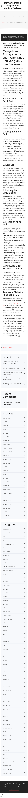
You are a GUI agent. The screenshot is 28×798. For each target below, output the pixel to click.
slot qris (5, 743)
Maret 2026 (6, 437)
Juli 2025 (5, 467)
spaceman (5, 758)
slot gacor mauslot (8, 347)
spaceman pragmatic (8, 761)
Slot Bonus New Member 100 (11, 713)
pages (4, 638)
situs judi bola (6, 686)
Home (3, 22)
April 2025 (5, 478)
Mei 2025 (5, 474)
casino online (6, 551)
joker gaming (6, 585)
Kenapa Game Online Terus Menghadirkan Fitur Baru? (10, 362)
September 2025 (7, 459)
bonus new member (8, 544)
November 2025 (7, 452)
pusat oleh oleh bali (14, 39)
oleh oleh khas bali (19, 37)
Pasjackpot (6, 641)
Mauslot (5, 630)
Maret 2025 (6, 482)
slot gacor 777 (7, 735)
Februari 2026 (7, 440)
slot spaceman (7, 747)
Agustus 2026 (6, 418)
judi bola (5, 596)
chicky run (5, 559)
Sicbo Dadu (6, 679)
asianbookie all (7, 529)
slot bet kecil (6, 709)
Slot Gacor (5, 732)
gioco (4, 578)
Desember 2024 (7, 493)
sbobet (5, 664)
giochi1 (5, 574)
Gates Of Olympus (8, 570)
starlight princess (7, 769)
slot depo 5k (6, 724)
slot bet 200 (6, 705)
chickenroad (6, 555)
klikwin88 (5, 600)
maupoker (5, 626)
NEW (4, 634)
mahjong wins (6, 623)
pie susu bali (6, 39)
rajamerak (5, 649)
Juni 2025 (5, 470)
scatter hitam (6, 668)
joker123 (5, 589)
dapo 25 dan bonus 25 (9, 566)
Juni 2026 (5, 425)
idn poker (5, 581)
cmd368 (5, 563)
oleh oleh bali (11, 37)
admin (5, 36)
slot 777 (5, 694)
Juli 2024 (5, 512)
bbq (4, 536)
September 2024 (7, 504)
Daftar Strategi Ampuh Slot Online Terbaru (13, 5)
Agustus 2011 (6, 515)
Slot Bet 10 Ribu (7, 698)
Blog (4, 540)
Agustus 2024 (6, 508)
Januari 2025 (6, 489)
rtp (4, 656)
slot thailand (6, 750)
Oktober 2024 (7, 500)
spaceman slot (7, 765)
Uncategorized (12, 36)
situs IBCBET (6, 683)
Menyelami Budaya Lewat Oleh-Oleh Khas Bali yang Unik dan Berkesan (14, 45)
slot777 (5, 754)
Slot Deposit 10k (7, 728)
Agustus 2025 (6, 463)
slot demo (5, 716)
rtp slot (5, 660)
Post (4, 645)
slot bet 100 (6, 702)
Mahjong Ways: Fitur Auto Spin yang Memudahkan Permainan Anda (12, 367)
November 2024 (7, 497)
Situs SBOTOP (7, 690)
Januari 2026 (6, 444)
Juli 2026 (5, 422)
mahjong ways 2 (7, 619)
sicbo (4, 675)
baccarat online (7, 533)
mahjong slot (6, 611)
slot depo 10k (6, 720)
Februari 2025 (7, 485)
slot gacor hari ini (7, 739)
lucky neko (5, 604)
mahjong (5, 608)
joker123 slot (6, 593)
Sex (4, 671)
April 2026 (5, 433)
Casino (4, 548)
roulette (5, 653)
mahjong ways (7, 615)
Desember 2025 (7, 448)
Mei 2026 (5, 429)
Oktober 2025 (7, 455)
